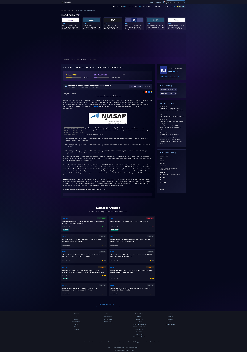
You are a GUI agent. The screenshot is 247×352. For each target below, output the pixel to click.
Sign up (158, 2)
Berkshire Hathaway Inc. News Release (172, 116)
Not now (147, 86)
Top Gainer (101, 218)
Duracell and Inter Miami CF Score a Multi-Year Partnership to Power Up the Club (171, 127)
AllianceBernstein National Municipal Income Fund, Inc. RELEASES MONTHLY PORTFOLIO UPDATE (81, 256)
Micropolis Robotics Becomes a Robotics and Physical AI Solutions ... (91, 27)
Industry (163, 166)
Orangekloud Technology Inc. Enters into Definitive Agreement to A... (155, 27)
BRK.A (96, 106)
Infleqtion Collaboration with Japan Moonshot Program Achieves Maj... (133, 27)
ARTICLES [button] (169, 7)
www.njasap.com (109, 183)
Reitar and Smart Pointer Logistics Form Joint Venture (129, 221)
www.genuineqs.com (125, 183)
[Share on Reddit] (145, 92)
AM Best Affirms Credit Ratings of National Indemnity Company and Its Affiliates (171, 110)
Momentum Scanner (139, 326)
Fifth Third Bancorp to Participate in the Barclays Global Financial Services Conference (81, 240)
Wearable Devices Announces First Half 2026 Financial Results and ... (111, 28)
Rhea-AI (76, 326)
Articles (139, 316)
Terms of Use (108, 316)
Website (163, 177)
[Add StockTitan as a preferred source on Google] (151, 92)
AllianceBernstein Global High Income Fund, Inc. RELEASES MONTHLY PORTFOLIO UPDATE (131, 256)
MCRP (85, 23)
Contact (76, 319)
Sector (162, 172)
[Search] (184, 2)
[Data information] (175, 153)
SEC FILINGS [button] (133, 7)
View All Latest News (106, 304)
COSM (169, 23)
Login (152, 2)
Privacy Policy (108, 321)
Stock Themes (139, 329)
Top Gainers (139, 319)
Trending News (70, 14)
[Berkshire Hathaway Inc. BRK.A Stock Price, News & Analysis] (163, 70)
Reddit (170, 321)
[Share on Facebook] (148, 92)
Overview (66, 59)
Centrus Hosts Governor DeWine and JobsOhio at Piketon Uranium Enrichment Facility (130, 289)
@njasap (120, 185)
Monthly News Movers (139, 324)
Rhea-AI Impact (71, 74)
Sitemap (76, 329)
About (76, 316)
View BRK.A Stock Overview (171, 77)
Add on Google (136, 86)
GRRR (63, 23)
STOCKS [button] (146, 7)
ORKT (148, 23)
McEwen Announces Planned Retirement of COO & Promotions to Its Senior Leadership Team (80, 289)
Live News (139, 331)
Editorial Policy (76, 321)
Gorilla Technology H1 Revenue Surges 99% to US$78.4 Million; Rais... (70, 27)
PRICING (181, 7)
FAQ (76, 324)
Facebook (170, 319)
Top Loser (150, 218)
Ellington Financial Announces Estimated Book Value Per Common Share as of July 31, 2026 (130, 240)
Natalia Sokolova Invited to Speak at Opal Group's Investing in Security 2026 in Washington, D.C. (131, 271)
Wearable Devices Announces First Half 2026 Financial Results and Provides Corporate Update (83, 222)
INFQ (126, 23)
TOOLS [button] (157, 7)
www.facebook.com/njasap (72, 185)
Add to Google (170, 324)
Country (163, 182)
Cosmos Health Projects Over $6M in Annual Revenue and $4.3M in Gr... (176, 28)
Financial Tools (139, 334)
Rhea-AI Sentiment (100, 74)
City (161, 187)
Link (161, 179)
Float (162, 161)
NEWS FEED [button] (118, 7)
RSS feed (170, 316)
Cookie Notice (108, 319)
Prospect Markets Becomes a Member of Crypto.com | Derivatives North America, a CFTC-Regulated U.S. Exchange (83, 271)
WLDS (106, 23)
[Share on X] (143, 92)
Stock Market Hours (139, 336)
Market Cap (164, 156)
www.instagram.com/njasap (99, 185)
